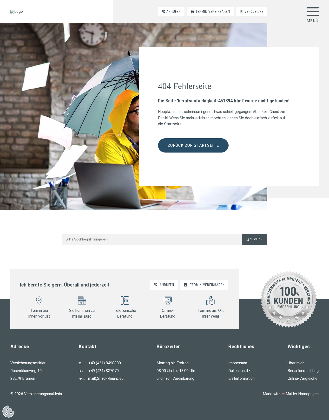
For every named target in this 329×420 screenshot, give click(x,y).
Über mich (296, 363)
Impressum (237, 363)
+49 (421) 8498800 (104, 363)
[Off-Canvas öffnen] (313, 11)
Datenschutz (239, 370)
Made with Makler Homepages (291, 394)
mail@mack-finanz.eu (106, 378)
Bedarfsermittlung (303, 370)
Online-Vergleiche (302, 378)
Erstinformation (241, 378)
